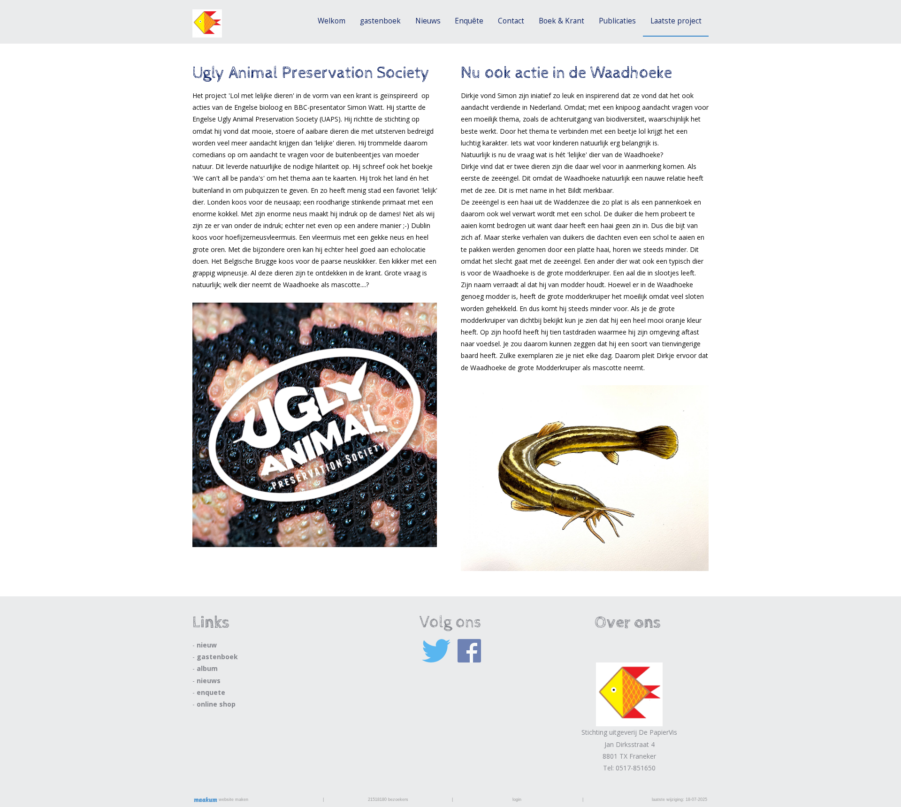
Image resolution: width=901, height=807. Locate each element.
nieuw (207, 644)
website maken (232, 799)
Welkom (331, 21)
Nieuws (428, 21)
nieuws (209, 680)
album (207, 668)
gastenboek (380, 21)
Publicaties (617, 21)
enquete (211, 692)
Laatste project (676, 21)
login (516, 799)
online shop (216, 704)
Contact (511, 21)
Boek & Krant (561, 21)
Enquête (469, 21)
